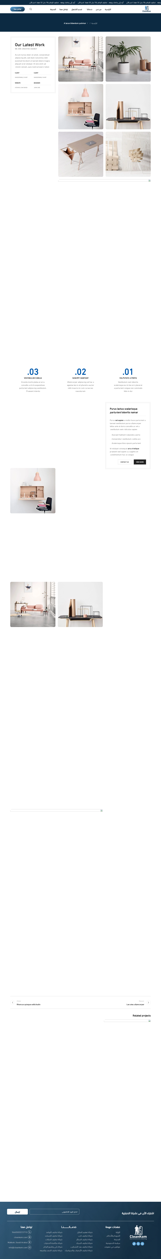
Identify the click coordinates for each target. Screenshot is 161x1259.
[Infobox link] (128, 379)
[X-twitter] (138, 1244)
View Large (107, 1022)
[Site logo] (146, 8)
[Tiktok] (134, 1244)
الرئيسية (94, 23)
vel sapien (119, 420)
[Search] (30, 9)
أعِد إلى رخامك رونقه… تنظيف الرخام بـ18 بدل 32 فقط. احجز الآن (129, 2)
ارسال (17, 1211)
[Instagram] (142, 1244)
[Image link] (104, 267)
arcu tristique (133, 448)
